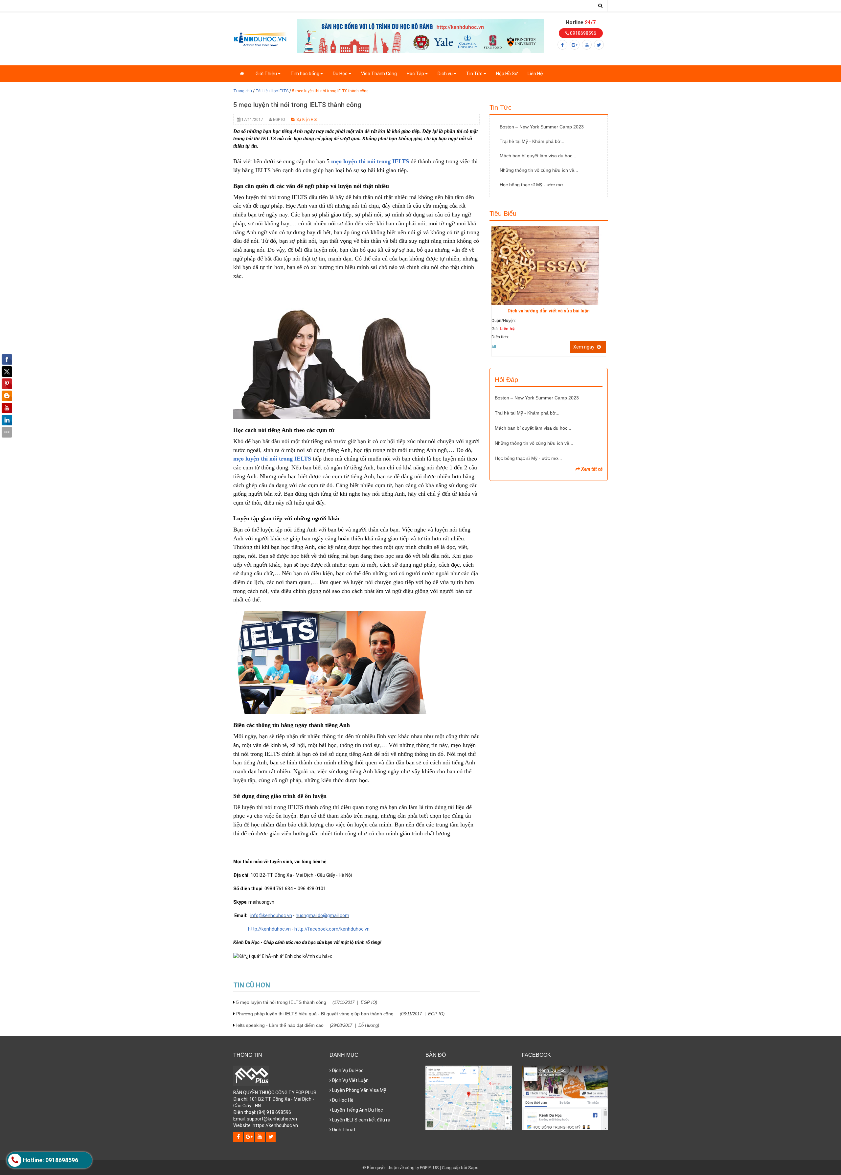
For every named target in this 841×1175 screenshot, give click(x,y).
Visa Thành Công (379, 73)
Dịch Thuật (343, 1129)
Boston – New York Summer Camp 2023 (542, 126)
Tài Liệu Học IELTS (272, 91)
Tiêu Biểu (502, 213)
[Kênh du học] (260, 38)
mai (313, 915)
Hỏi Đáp (506, 379)
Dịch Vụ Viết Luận (350, 1080)
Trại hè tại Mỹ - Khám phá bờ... (532, 141)
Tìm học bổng (305, 73)
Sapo (473, 1167)
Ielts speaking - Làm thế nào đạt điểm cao (307, 1025)
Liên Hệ (535, 73)
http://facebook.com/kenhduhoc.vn (332, 929)
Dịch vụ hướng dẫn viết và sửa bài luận (549, 310)
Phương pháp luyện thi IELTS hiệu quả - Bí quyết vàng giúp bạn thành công (340, 1013)
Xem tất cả (591, 469)
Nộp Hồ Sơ (507, 73)
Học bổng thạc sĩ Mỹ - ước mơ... (533, 184)
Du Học (341, 73)
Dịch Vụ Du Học (347, 1070)
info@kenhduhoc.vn (271, 915)
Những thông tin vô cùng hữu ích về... (539, 170)
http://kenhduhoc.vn (269, 929)
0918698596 (582, 33)
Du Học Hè (342, 1100)
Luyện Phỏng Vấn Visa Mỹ (358, 1090)
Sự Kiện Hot (306, 119)
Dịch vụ (446, 73)
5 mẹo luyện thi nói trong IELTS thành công (306, 1002)
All (493, 346)
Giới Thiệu (267, 73)
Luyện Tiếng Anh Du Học (357, 1110)
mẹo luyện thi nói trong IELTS (370, 161)
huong (302, 915)
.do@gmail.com (333, 915)
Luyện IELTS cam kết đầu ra (360, 1119)
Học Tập (416, 73)
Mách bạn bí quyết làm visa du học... (538, 155)
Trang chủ (242, 91)
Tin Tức (475, 73)
